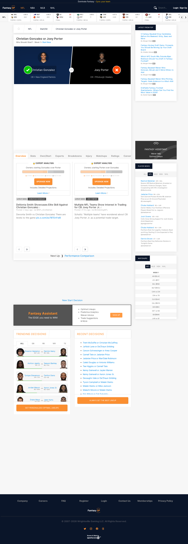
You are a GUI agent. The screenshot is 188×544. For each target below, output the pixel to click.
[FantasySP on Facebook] (97, 529)
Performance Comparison (79, 255)
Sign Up (183, 8)
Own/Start (45, 156)
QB (33, 343)
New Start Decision (72, 300)
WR (54, 343)
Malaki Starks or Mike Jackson (97, 386)
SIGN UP (116, 315)
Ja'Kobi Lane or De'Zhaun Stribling (98, 346)
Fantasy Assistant (42, 313)
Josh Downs (146, 216)
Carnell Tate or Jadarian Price (96, 354)
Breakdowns (75, 156)
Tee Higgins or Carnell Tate (95, 366)
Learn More (42, 193)
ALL (22, 343)
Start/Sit (43, 29)
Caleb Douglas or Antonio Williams (99, 362)
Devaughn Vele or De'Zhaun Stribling (99, 378)
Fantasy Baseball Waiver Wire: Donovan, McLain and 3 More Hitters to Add (157, 70)
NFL (23, 7)
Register (84, 500)
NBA (32, 7)
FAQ (63, 500)
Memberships (144, 500)
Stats (33, 156)
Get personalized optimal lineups (42, 408)
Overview (21, 156)
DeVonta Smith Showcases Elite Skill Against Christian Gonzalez (42, 206)
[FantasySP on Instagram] (91, 529)
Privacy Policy (165, 500)
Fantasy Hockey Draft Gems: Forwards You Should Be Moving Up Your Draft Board (157, 47)
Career (127, 156)
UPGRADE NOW (43, 182)
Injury (89, 156)
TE (65, 343)
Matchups (101, 156)
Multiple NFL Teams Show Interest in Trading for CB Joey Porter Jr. (100, 206)
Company (22, 500)
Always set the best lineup (102, 400)
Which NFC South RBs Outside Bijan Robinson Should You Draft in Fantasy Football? (156, 58)
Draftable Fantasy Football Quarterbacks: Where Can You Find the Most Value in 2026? (157, 90)
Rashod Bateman (148, 181)
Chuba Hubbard (147, 205)
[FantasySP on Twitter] (85, 529)
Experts (59, 156)
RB (43, 343)
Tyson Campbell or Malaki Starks (98, 382)
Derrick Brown (146, 239)
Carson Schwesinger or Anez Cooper (100, 350)
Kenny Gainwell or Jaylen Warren (98, 370)
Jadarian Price (146, 194)
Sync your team (103, 1)
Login (176, 8)
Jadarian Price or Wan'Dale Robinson (99, 358)
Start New (46, 42)
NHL (52, 7)
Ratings (115, 156)
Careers (43, 500)
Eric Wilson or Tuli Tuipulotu (95, 394)
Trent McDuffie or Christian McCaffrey (100, 342)
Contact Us (124, 500)
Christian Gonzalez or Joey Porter (71, 29)
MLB (42, 7)
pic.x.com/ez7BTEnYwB (48, 217)
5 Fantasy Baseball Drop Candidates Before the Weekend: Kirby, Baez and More (156, 36)
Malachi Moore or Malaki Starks (97, 390)
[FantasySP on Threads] (103, 529)
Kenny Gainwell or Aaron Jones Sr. (98, 374)
